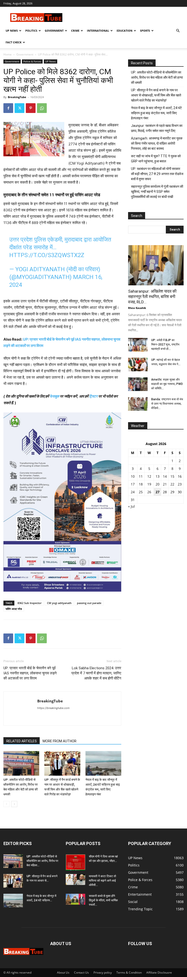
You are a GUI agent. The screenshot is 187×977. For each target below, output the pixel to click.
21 (165, 484)
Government (54, 30)
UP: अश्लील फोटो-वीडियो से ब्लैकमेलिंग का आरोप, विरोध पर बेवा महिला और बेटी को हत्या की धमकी (157, 77)
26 (149, 492)
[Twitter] (19, 108)
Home (7, 54)
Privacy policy (103, 972)
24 (133, 492)
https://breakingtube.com (53, 708)
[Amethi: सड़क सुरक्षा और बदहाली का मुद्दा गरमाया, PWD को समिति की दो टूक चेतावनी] (138, 384)
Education (124, 30)
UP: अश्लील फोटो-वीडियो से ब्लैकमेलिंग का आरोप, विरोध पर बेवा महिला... (42, 861)
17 (133, 484)
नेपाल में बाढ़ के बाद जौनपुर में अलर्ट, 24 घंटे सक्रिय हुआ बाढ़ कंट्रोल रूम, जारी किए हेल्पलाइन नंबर (156, 113)
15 (172, 476)
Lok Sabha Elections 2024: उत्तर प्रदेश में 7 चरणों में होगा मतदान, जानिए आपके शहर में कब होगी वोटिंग (96, 673)
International (98, 30)
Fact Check (13, 42)
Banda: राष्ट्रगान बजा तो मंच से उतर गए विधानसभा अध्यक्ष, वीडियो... (167, 404)
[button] (178, 30)
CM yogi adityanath (59, 603)
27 (157, 492)
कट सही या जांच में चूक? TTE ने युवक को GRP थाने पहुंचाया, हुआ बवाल (156, 158)
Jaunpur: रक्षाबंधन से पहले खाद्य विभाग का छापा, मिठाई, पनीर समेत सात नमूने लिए (156, 128)
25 (141, 492)
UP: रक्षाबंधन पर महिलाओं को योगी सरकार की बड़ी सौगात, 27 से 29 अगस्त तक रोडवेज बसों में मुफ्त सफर (157, 174)
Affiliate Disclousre (159, 972)
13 (157, 476)
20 (157, 484)
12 (149, 476)
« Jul (131, 506)
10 (133, 476)
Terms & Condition (129, 972)
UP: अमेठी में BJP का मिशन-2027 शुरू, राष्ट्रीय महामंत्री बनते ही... (165, 344)
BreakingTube (17, 97)
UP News (12, 30)
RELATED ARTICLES (21, 741)
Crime (75, 30)
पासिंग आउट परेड (14, 609)
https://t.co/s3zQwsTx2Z (46, 255)
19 (149, 484)
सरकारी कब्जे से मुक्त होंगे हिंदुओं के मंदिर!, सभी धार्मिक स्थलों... (103, 900)
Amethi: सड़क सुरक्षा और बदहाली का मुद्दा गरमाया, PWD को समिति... (167, 384)
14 (165, 476)
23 (180, 484)
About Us (63, 972)
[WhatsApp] (42, 108)
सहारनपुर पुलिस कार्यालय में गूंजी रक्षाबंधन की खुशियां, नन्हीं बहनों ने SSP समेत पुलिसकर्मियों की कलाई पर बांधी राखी (157, 192)
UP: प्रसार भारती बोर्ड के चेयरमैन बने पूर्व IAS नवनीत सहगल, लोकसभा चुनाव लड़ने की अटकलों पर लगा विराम (30, 673)
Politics (31, 30)
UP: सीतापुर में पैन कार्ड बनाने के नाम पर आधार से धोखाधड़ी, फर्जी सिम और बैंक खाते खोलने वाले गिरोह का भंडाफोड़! (156, 95)
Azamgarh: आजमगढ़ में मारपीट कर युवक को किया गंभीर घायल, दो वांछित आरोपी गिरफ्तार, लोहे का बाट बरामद (156, 143)
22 (172, 484)
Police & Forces (32, 61)
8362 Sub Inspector (30, 603)
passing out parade (89, 603)
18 (141, 484)
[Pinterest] (31, 108)
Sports (145, 30)
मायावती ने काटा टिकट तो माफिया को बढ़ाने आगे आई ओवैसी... (102, 881)
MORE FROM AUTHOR (59, 741)
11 (141, 476)
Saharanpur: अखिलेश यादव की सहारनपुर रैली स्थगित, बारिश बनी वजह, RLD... (152, 296)
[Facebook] (8, 108)
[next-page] (14, 804)
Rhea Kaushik (137, 308)
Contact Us (81, 972)
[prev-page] (6, 804)
